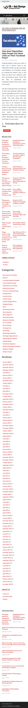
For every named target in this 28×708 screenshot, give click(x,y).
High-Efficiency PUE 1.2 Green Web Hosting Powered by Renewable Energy (19, 234)
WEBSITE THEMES (8, 349)
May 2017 (5, 539)
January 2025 (6, 378)
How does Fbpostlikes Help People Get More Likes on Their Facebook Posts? (13, 54)
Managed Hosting (7, 304)
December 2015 (7, 584)
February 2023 (7, 401)
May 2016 (5, 571)
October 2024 (6, 383)
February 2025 (7, 375)
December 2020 (7, 425)
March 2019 (6, 481)
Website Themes (7, 351)
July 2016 (5, 565)
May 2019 (5, 475)
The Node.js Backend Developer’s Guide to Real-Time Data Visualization (19, 156)
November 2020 (7, 428)
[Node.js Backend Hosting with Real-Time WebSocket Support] (7, 167)
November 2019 (7, 460)
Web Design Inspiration (9, 333)
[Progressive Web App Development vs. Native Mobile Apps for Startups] (7, 178)
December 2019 (7, 457)
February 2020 (7, 452)
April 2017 (5, 542)
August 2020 (6, 436)
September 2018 (7, 497)
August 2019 (6, 468)
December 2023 (7, 394)
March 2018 (6, 513)
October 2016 (6, 557)
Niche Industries (7, 312)
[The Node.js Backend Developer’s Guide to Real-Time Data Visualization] (7, 153)
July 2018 (5, 502)
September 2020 (7, 433)
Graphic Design (7, 299)
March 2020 (6, 449)
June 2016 (5, 568)
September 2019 (7, 465)
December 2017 (7, 520)
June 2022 (5, 415)
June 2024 (5, 388)
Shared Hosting (7, 325)
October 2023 (6, 396)
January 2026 (6, 362)
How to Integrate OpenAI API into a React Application (18, 246)
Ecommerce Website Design (10, 291)
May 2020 (5, 444)
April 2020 (5, 446)
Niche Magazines (7, 314)
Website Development (9, 344)
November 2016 (7, 555)
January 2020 (6, 454)
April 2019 (5, 478)
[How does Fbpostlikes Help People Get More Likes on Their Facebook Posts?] (14, 40)
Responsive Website (8, 320)
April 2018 (5, 510)
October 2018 (6, 494)
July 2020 (5, 438)
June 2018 (5, 505)
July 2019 (5, 470)
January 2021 (6, 423)
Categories (6, 262)
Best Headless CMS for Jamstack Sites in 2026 (19, 223)
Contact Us (6, 594)
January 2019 (6, 486)
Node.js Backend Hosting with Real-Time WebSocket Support (19, 168)
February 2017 (7, 547)
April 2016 (5, 573)
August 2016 (6, 563)
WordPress (10, 706)
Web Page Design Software (10, 336)
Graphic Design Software (10, 301)
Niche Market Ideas (8, 317)
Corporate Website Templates (11, 280)
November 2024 (7, 380)
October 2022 (6, 407)
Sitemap (5, 599)
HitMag (17, 706)
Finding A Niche (7, 293)
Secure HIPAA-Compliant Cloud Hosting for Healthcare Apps (19, 191)
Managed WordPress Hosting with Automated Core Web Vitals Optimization (19, 143)
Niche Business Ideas (8, 309)
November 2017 (7, 523)
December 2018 (7, 489)
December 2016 (7, 552)
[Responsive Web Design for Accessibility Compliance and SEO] (7, 200)
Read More (6, 130)
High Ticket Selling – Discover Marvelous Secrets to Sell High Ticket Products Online (14, 643)
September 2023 (7, 399)
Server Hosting (7, 322)
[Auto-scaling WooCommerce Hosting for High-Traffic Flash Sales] (7, 211)
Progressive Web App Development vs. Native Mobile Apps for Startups (19, 180)
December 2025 (7, 364)
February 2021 (7, 420)
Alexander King (13, 60)
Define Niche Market (7, 49)
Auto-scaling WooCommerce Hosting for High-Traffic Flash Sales (19, 214)
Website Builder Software (10, 338)
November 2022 (7, 404)
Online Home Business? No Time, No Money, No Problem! (12, 651)
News (4, 306)
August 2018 (6, 499)
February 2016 (7, 579)
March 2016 (6, 576)
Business (5, 277)
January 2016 (6, 581)
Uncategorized (7, 328)
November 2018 (7, 491)
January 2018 (6, 518)
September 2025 (7, 370)
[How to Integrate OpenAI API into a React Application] (7, 245)
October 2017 (6, 526)
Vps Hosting (6, 330)
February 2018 (7, 515)
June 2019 (5, 473)
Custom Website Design (9, 283)
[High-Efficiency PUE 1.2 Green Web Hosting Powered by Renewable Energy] (7, 232)
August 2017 (6, 531)
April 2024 (5, 391)
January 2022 (6, 417)
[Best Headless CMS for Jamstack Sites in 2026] (7, 223)
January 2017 (6, 550)
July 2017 (5, 534)
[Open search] (24, 15)
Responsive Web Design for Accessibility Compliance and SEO (19, 201)
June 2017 (5, 536)
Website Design (7, 341)
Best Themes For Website (10, 275)
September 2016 (7, 560)
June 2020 (5, 441)
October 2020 (6, 431)
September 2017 (7, 528)
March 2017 (6, 544)
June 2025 (5, 372)
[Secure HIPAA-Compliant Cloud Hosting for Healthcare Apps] (7, 189)
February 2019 (7, 483)
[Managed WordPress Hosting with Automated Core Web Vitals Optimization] (7, 140)
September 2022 (7, 409)
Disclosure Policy (7, 596)
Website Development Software (12, 346)
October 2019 (6, 462)
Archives (5, 264)
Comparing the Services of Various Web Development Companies (13, 666)
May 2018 (5, 507)
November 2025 (7, 367)
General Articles (7, 296)
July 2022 (5, 412)
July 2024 (5, 386)
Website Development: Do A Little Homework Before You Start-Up (11, 659)
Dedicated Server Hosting (10, 285)
